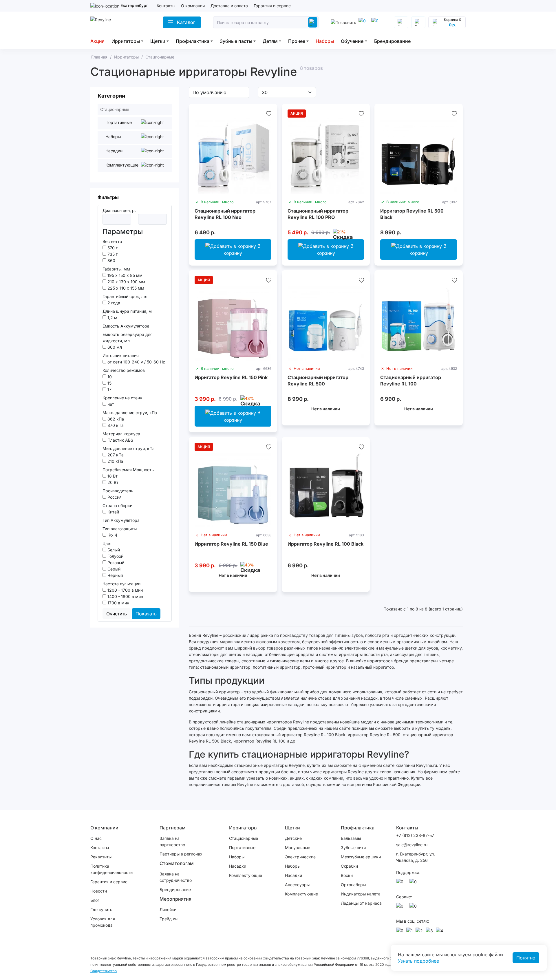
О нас (96, 838)
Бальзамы (351, 838)
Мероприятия (175, 899)
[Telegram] (363, 22)
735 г (112, 254)
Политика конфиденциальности (111, 869)
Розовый (115, 562)
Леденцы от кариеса (361, 903)
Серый (113, 568)
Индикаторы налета (361, 893)
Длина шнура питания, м (127, 311)
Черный (114, 575)
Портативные (242, 847)
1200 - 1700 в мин (124, 590)
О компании (193, 5)
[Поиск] (312, 22)
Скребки (349, 866)
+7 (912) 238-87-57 (415, 835)
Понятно (525, 958)
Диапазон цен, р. (119, 210)
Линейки (168, 909)
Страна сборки (117, 505)
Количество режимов (124, 370)
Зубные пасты (236, 41)
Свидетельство (103, 971)
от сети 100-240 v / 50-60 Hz (135, 361)
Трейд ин (169, 918)
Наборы (325, 41)
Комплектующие (245, 875)
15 (108, 383)
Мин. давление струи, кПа (129, 448)
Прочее (296, 41)
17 (108, 389)
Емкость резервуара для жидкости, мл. (128, 337)
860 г (112, 260)
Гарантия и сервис (272, 5)
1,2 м (111, 317)
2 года (113, 302)
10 (109, 376)
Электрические (300, 856)
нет (110, 404)
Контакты (166, 5)
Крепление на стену (122, 397)
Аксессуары (297, 884)
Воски (347, 875)
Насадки (237, 866)
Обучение (352, 41)
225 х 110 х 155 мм (125, 288)
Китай (112, 511)
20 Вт (112, 482)
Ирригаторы (125, 41)
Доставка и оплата (229, 5)
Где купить (101, 909)
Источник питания (121, 355)
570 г (112, 247)
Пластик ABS (119, 440)
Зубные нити (353, 847)
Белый (113, 549)
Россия (114, 497)
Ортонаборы (353, 884)
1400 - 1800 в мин (124, 596)
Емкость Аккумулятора (126, 325)
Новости (98, 890)
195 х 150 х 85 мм (124, 275)
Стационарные (243, 838)
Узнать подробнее (418, 961)
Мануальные (297, 847)
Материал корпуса (121, 433)
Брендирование (392, 41)
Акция (97, 41)
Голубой (114, 556)
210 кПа (114, 461)
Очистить (116, 614)
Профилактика (192, 41)
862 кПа (115, 418)
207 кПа (115, 454)
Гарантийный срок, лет (125, 296)
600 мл (114, 347)
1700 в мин (117, 602)
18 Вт (112, 475)
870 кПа (115, 425)
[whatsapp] (376, 22)
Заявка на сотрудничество (176, 877)
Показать (146, 614)
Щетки (157, 41)
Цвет (107, 543)
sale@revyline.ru (411, 844)
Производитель (118, 490)
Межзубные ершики (361, 856)
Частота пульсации (121, 583)
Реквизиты (100, 856)
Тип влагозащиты (120, 528)
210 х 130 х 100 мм (125, 281)
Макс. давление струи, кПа (130, 412)
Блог (94, 900)
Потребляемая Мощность (128, 469)
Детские (293, 838)
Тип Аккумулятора (121, 520)
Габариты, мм (116, 268)
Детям (270, 41)
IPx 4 (111, 535)
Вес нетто (112, 241)
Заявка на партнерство (172, 841)
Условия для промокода (102, 922)
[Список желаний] (268, 113)
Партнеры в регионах (181, 853)
